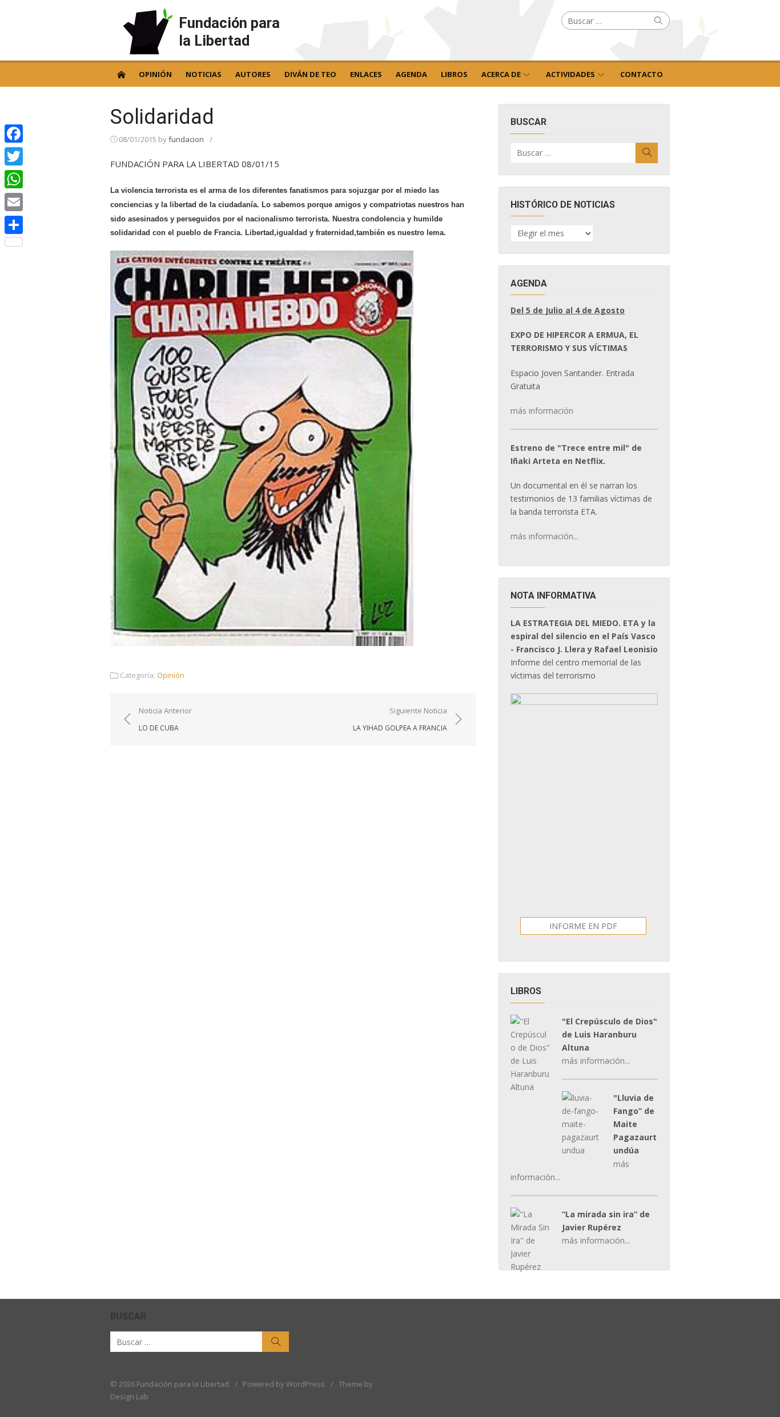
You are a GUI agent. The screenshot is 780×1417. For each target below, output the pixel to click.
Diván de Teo (310, 74)
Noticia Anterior (165, 719)
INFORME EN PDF (583, 926)
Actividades (570, 74)
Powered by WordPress (284, 1384)
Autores (253, 74)
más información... (544, 536)
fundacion (186, 139)
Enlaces (366, 74)
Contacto (641, 74)
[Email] (13, 202)
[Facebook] (13, 133)
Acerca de (501, 74)
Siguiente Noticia (400, 719)
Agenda (411, 74)
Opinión (155, 74)
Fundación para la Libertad (229, 31)
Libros (454, 74)
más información (541, 410)
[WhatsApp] (13, 179)
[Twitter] (13, 156)
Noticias (204, 74)
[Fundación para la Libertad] (121, 73)
